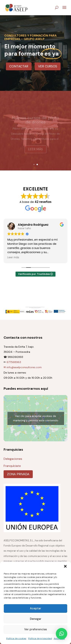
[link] (16, 7)
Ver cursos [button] (47, 66)
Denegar (35, 619)
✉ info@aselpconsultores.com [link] (23, 367)
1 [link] (34, 164)
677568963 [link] (14, 362)
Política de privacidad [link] (40, 638)
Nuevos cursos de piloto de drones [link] (35, 116)
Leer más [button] (35, 145)
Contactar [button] (18, 66)
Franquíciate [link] (12, 466)
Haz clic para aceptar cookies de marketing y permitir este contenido (35, 418)
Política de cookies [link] (16, 638)
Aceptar (35, 608)
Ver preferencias (35, 629)
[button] (65, 566)
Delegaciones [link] (13, 459)
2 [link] (37, 164)
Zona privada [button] (18, 474)
